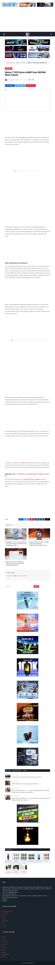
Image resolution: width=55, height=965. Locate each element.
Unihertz (5, 944)
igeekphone (31, 963)
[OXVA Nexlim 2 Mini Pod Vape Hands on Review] (7, 776)
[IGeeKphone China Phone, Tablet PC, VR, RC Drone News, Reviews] (27, 34)
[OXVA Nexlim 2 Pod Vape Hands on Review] (7, 783)
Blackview (5, 940)
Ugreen (4, 956)
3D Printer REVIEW (16, 770)
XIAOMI (24, 770)
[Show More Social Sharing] (37, 85)
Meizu (8, 69)
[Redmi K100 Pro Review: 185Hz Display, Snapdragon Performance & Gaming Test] (39, 534)
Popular (8, 770)
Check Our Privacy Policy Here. (9, 894)
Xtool (4, 950)
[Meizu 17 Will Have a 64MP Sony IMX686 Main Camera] (27, 100)
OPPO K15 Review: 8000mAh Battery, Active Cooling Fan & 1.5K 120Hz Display (15, 563)
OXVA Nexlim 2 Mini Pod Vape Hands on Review (26, 777)
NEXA (4, 919)
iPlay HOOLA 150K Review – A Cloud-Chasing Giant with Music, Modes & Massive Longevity (31, 799)
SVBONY (5, 936)
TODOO (4, 926)
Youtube (4, 901)
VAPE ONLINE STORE (8, 911)
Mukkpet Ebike (6, 954)
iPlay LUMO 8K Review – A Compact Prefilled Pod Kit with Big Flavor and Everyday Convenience (30, 791)
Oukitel (4, 952)
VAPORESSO (5, 913)
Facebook (4, 899)
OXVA (4, 917)
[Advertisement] (27, 19)
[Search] (51, 34)
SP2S (4, 923)
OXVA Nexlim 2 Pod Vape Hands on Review (25, 784)
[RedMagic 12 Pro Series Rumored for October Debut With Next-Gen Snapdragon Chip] (16, 534)
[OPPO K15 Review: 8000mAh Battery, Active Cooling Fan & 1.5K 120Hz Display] (16, 554)
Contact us (4, 892)
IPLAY (4, 924)
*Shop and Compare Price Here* (10, 897)
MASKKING (5, 920)
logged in (15, 575)
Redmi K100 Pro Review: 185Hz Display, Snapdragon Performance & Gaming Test (39, 543)
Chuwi (4, 938)
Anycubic (5, 948)
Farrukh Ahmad (14, 80)
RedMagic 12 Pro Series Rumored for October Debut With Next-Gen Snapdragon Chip (16, 543)
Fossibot (5, 942)
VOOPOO (5, 915)
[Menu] (4, 34)
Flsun (4, 946)
